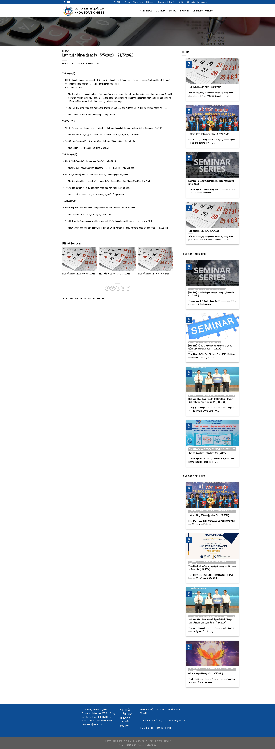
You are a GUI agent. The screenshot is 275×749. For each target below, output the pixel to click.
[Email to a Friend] (117, 288)
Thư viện (161, 2)
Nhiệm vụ (149, 2)
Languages (201, 2)
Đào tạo (172, 11)
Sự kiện (208, 11)
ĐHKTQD (117, 2)
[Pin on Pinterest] (123, 288)
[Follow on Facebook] (64, 2)
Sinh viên (197, 11)
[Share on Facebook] (107, 288)
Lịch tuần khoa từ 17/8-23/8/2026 (114, 273)
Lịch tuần (66, 51)
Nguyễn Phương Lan (91, 64)
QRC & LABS (160, 11)
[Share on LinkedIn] (128, 288)
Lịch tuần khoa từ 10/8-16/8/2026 (153, 273)
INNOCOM (152, 745)
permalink (101, 298)
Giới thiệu (126, 2)
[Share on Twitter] (112, 288)
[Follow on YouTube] (68, 2)
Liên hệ (180, 2)
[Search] (212, 2)
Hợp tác (172, 2)
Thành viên (137, 2)
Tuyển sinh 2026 (145, 11)
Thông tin (184, 11)
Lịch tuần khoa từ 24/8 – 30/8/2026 (78, 273)
